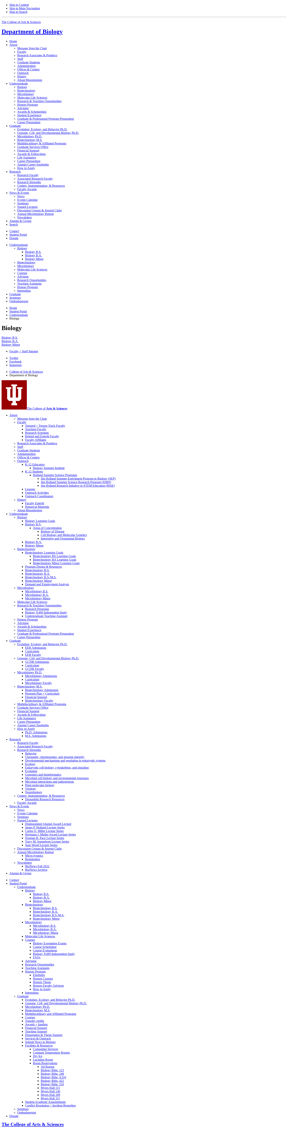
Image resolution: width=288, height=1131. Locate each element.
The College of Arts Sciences (21, 22)
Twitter (13, 358)
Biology (32, 31)
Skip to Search (18, 12)
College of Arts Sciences (26, 371)
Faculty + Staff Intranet (23, 351)
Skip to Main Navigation (24, 8)
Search (13, 224)
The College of (47, 408)
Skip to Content (19, 4)
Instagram (15, 365)
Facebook (15, 361)
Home (13, 41)
